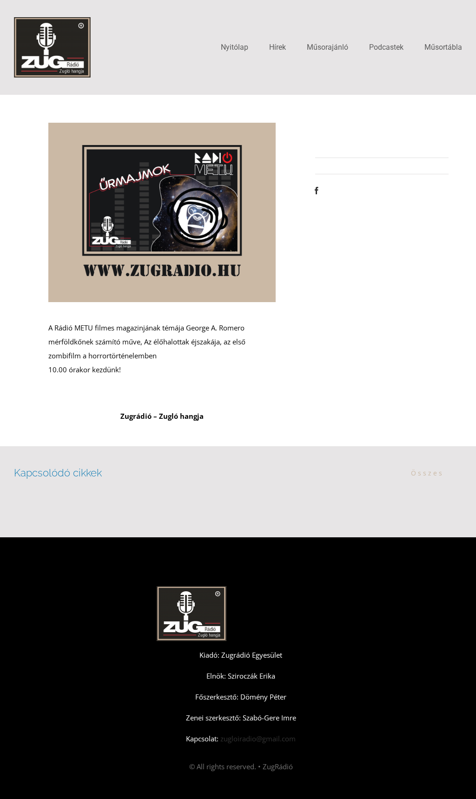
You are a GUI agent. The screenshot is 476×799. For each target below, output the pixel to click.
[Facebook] (316, 190)
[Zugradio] (52, 20)
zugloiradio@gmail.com (257, 738)
